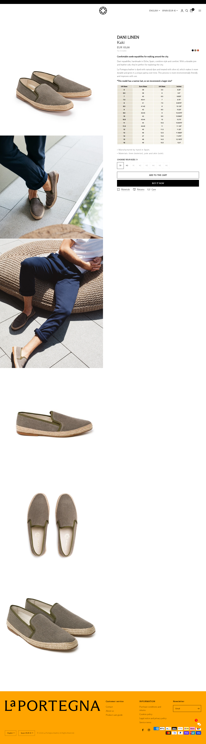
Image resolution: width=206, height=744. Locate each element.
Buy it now (158, 183)
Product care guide (114, 715)
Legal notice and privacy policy (152, 718)
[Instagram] (149, 730)
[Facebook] (143, 730)
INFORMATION (147, 701)
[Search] (186, 10)
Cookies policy (145, 714)
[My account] (182, 10)
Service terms (145, 722)
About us (110, 710)
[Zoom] (97, 38)
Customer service (115, 701)
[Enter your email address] (198, 708)
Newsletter (178, 701)
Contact (109, 706)
